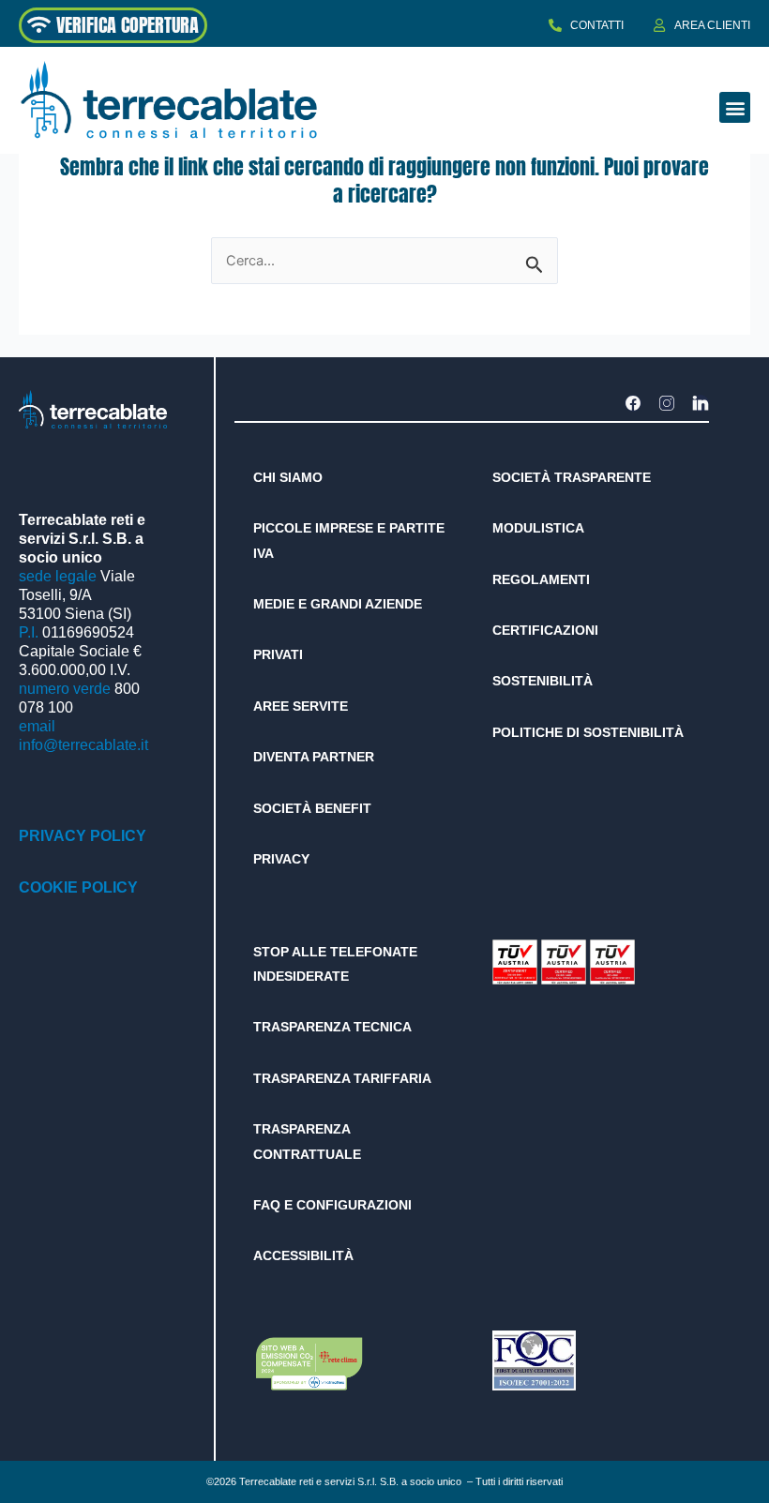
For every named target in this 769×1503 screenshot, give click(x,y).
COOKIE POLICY (78, 887)
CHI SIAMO (288, 477)
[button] (734, 107)
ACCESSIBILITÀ (303, 1255)
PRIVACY (281, 858)
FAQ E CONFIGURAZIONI (332, 1204)
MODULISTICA (538, 527)
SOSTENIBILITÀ (542, 680)
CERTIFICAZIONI (545, 630)
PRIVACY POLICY (82, 836)
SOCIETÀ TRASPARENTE (571, 477)
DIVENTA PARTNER (313, 756)
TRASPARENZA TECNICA (332, 1026)
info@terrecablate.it (83, 745)
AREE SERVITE (300, 706)
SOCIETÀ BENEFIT (312, 808)
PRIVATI (278, 654)
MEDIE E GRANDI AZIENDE (337, 603)
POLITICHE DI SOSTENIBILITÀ (588, 732)
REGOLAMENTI (541, 579)
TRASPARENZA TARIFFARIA (342, 1078)
